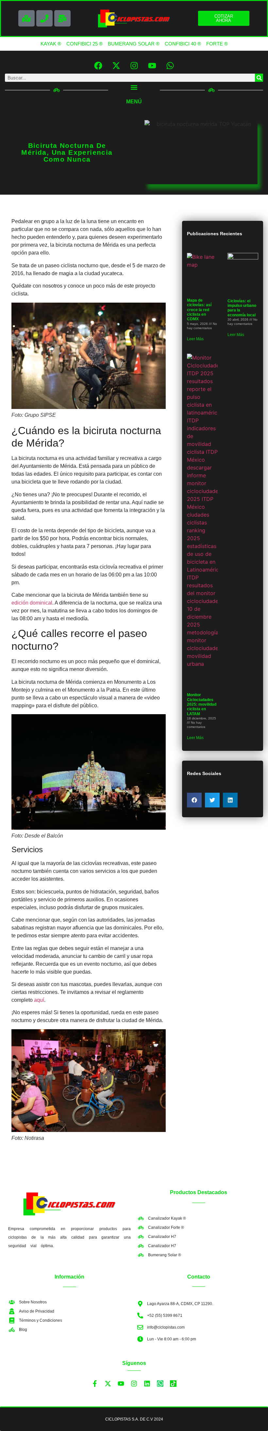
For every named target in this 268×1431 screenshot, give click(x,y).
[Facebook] (98, 65)
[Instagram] (134, 65)
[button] (134, 87)
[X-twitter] (116, 65)
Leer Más (195, 339)
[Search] (259, 78)
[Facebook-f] (95, 1383)
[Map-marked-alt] (26, 18)
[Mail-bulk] (62, 18)
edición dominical (31, 603)
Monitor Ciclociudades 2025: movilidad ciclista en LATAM (201, 704)
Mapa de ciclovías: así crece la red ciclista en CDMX (199, 310)
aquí (39, 1000)
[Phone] (44, 18)
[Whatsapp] (170, 65)
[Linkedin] (147, 1383)
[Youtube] (152, 65)
